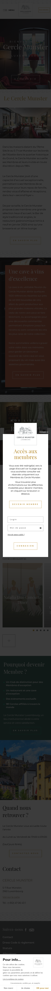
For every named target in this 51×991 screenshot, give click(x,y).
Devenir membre (25, 504)
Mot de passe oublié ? (16, 535)
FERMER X (43, 432)
